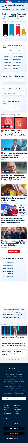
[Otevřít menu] (2, 2)
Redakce (16, 418)
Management (17, 405)
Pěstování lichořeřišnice (14, 388)
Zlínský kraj (15, 68)
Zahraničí (23, 9)
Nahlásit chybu (7, 422)
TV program (18, 374)
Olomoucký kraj (7, 62)
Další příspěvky (13, 251)
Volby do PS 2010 (8, 274)
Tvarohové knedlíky (20, 391)
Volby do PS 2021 (8, 265)
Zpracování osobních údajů (17, 414)
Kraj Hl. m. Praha (18, 53)
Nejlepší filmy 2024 (18, 372)
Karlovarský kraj (7, 53)
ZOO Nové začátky (19, 379)
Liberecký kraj (7, 59)
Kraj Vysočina (7, 56)
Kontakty (16, 411)
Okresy (17, 9)
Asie (18, 106)
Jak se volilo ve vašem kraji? (12, 46)
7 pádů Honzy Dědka (18, 381)
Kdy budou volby (8, 379)
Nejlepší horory (10, 374)
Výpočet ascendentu (8, 391)
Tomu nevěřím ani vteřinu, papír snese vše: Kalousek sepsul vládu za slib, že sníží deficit (13, 336)
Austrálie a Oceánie (8, 109)
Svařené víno (17, 384)
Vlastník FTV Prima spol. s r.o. (8, 419)
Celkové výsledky (6, 9)
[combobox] (13, 81)
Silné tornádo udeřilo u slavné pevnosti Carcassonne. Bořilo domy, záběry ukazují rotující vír (12, 353)
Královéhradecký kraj (18, 56)
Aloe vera (21, 386)
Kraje (13, 9)
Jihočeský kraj (7, 50)
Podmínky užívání (7, 413)
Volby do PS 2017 (8, 268)
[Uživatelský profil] (22, 2)
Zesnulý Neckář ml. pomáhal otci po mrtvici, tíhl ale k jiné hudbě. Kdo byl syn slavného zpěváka (13, 344)
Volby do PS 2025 (8, 263)
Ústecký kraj (7, 68)
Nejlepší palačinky (9, 393)
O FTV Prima (6, 405)
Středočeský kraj (17, 65)
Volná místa (6, 407)
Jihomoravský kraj (18, 50)
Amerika (12, 106)
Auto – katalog (8, 381)
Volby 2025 (10, 384)
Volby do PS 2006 (8, 276)
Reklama (5, 409)
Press (15, 407)
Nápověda (16, 416)
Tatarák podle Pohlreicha (11, 386)
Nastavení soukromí (16, 423)
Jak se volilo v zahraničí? (11, 102)
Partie (15, 376)
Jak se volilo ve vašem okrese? (13, 76)
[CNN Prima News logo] (8, 1)
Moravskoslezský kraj (18, 59)
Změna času (9, 376)
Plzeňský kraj (7, 65)
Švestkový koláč (19, 393)
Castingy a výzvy (17, 409)
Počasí (20, 376)
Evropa (17, 109)
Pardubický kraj (17, 62)
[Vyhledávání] (19, 2)
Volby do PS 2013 (8, 271)
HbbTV (5, 411)
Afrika (5, 106)
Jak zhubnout (8, 372)
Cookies (5, 416)
